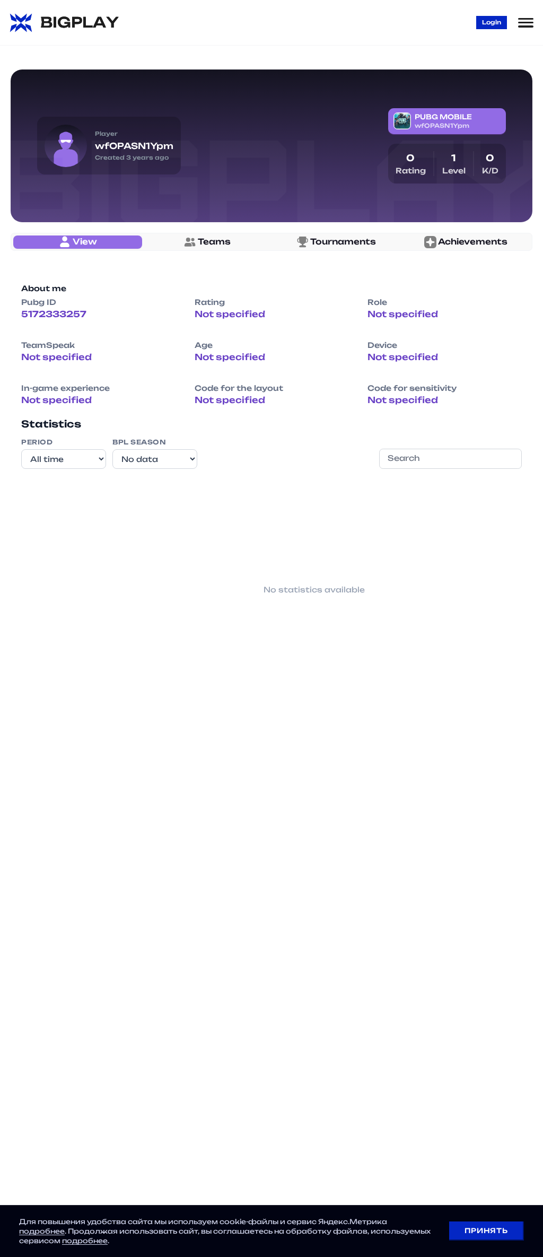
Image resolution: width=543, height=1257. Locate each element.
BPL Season (139, 442)
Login (491, 22)
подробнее (42, 1231)
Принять (486, 1230)
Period (36, 442)
